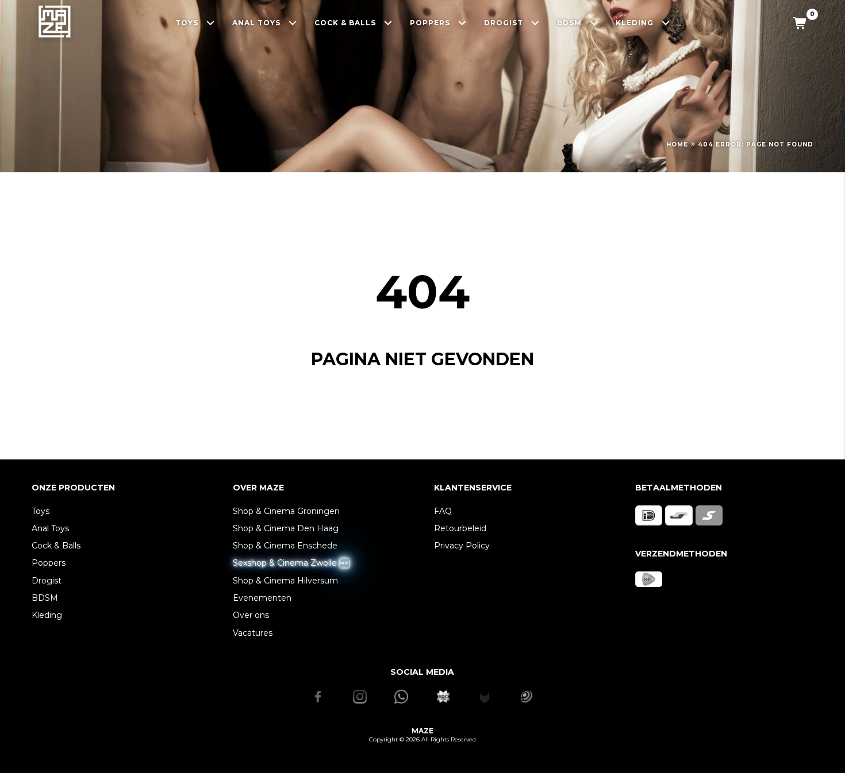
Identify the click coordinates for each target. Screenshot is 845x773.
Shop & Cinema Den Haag (286, 528)
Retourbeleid (460, 528)
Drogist (47, 580)
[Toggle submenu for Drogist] (535, 22)
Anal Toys (50, 528)
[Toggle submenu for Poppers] (462, 22)
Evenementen (262, 598)
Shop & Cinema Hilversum (285, 580)
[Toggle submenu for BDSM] (594, 22)
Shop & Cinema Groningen (286, 511)
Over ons (251, 615)
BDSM (45, 598)
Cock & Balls (56, 545)
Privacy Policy (462, 545)
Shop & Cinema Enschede (285, 545)
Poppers (49, 563)
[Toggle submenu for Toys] (210, 22)
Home (677, 144)
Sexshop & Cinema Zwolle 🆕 (291, 563)
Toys (40, 511)
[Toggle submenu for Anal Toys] (293, 22)
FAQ (443, 511)
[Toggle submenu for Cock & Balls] (388, 22)
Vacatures (252, 633)
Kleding (47, 615)
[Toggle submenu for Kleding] (666, 22)
